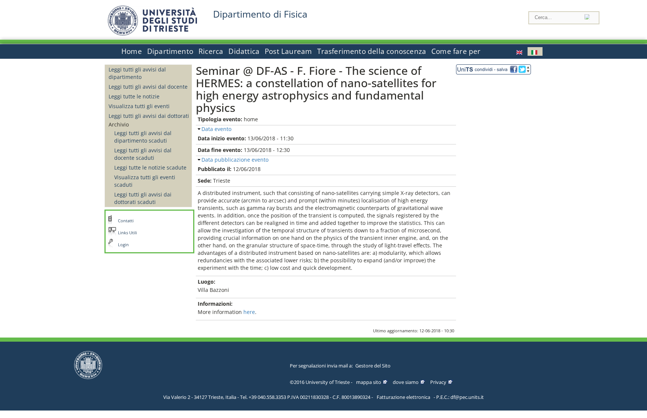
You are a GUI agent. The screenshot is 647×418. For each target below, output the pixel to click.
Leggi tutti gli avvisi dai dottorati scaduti (142, 198)
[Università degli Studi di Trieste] (152, 33)
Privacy (438, 382)
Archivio (119, 124)
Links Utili (127, 232)
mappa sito (368, 382)
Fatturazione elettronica (403, 397)
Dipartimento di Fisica (260, 14)
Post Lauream (288, 51)
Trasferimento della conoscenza (371, 51)
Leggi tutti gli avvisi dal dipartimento (137, 73)
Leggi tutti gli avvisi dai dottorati (149, 115)
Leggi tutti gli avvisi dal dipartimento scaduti (142, 136)
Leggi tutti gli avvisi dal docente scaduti (142, 154)
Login (123, 244)
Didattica (243, 51)
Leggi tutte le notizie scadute (150, 167)
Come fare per (455, 51)
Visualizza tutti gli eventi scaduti (144, 181)
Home (131, 51)
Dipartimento (170, 51)
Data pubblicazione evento (234, 159)
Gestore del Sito (373, 365)
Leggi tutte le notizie (134, 96)
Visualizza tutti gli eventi (139, 106)
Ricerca (210, 51)
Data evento (216, 128)
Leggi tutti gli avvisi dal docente (148, 86)
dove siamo (406, 382)
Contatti (126, 220)
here (249, 311)
